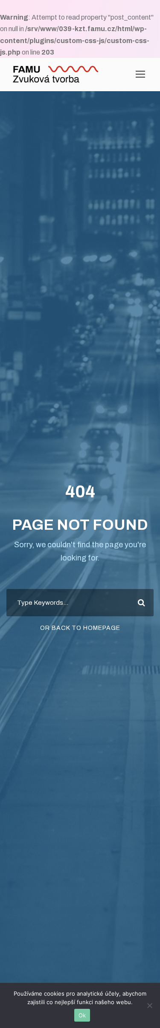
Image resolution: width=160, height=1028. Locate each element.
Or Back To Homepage (80, 628)
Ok (82, 1015)
